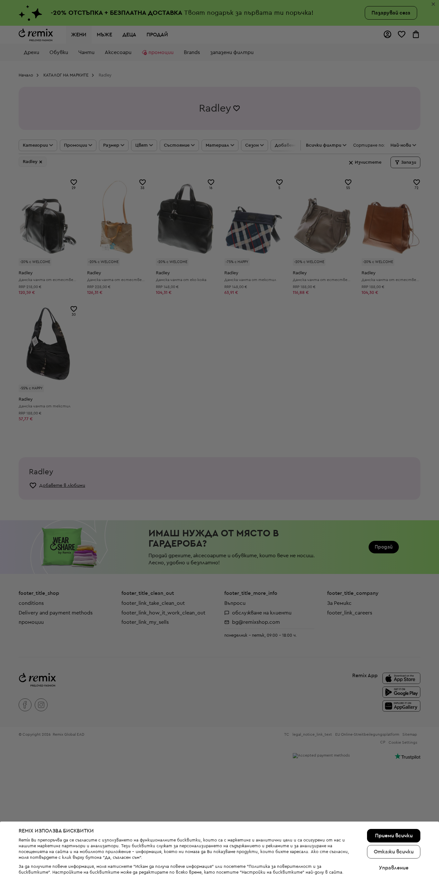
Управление (393, 867)
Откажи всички (394, 851)
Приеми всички (394, 835)
